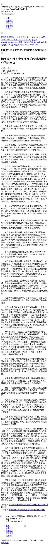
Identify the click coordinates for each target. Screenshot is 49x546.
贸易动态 (9, 23)
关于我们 (9, 21)
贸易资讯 (9, 26)
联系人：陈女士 (15, 37)
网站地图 (5, 543)
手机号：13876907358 (32, 37)
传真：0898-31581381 (22, 40)
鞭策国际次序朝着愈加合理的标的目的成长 (27, 510)
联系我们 (9, 28)
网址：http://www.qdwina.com (26, 45)
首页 (8, 18)
